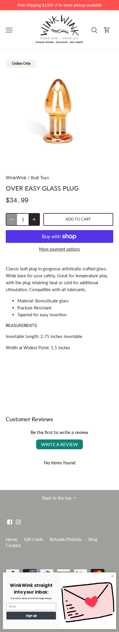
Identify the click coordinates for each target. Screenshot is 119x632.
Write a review (59, 444)
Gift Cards (33, 539)
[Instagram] (18, 521)
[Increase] (34, 219)
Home (11, 539)
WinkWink (16, 177)
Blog (92, 539)
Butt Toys (40, 177)
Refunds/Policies (66, 539)
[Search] (94, 30)
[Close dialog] (112, 576)
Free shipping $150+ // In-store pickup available (60, 5)
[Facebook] (9, 521)
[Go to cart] (106, 30)
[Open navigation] (9, 30)
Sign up (31, 615)
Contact (13, 545)
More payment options (59, 249)
